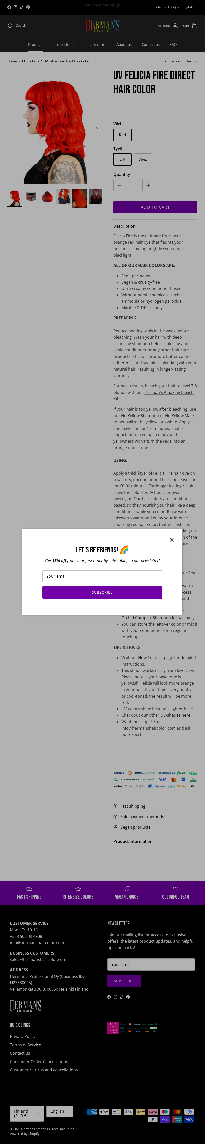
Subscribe (102, 592)
